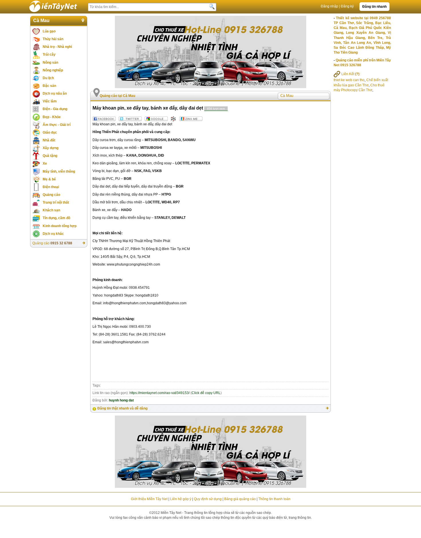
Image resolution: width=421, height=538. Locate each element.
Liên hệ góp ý (180, 499)
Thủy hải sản (53, 39)
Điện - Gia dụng (55, 109)
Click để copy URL (206, 393)
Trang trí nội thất (56, 202)
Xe (45, 163)
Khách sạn (51, 210)
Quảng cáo (51, 195)
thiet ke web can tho (349, 80)
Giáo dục (50, 132)
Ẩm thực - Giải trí (56, 125)
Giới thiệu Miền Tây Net (149, 499)
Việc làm (50, 101)
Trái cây (49, 54)
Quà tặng (50, 156)
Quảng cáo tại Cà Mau (117, 96)
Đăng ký (347, 6)
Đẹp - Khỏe (52, 117)
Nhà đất (49, 140)
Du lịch (48, 78)
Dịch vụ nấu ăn (55, 93)
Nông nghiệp (53, 70)
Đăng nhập (329, 6)
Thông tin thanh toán (274, 499)
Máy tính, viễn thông (59, 171)
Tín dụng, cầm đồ (56, 218)
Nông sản (50, 63)
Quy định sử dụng (208, 499)
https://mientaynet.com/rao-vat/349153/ (159, 393)
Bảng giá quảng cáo (240, 499)
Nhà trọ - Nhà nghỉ (57, 47)
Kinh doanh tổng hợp (59, 226)
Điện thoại (51, 187)
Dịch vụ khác (53, 234)
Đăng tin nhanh (374, 7)
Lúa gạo (49, 31)
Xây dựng (50, 148)
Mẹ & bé (49, 179)
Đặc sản (49, 86)
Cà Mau (41, 20)
